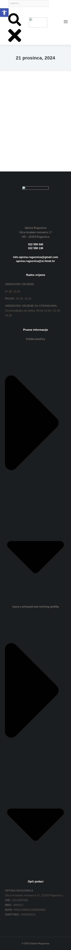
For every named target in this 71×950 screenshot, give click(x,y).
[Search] (8, 11)
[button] (4, 12)
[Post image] (35, 111)
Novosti (9, 149)
